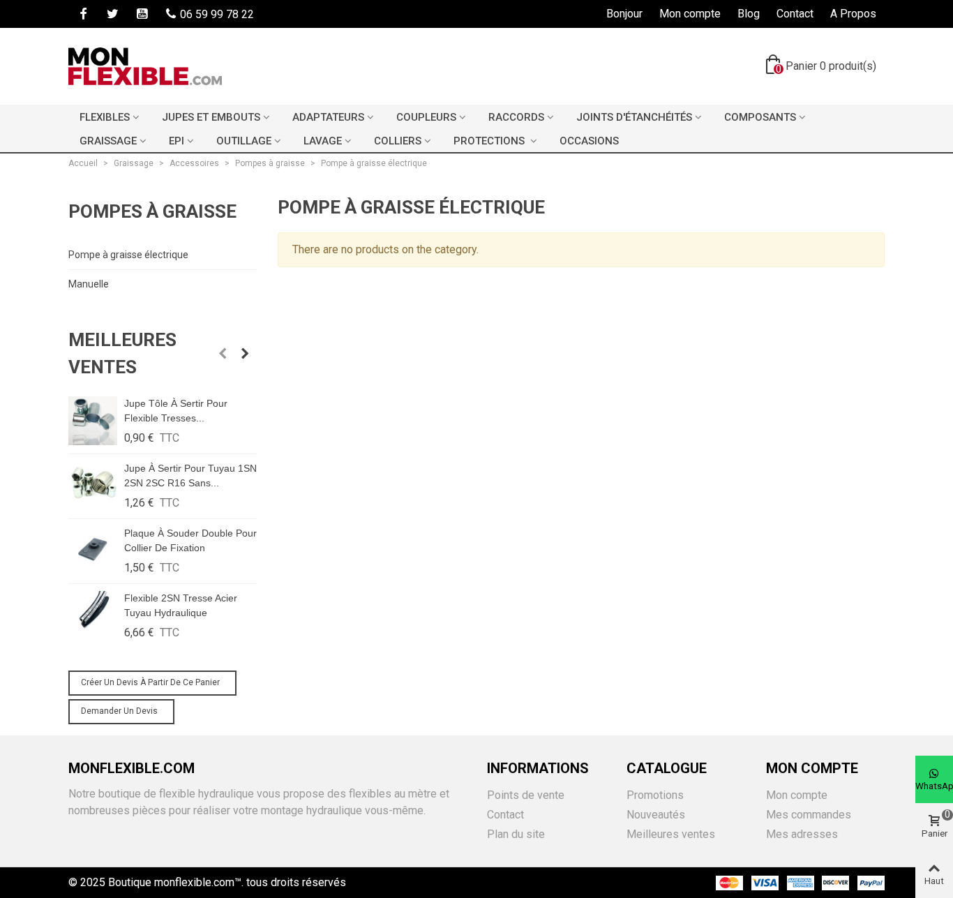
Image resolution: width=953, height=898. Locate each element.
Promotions (655, 795)
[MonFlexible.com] (145, 66)
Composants (760, 117)
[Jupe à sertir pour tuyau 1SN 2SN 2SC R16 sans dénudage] (92, 485)
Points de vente (525, 795)
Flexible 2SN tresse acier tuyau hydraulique (180, 605)
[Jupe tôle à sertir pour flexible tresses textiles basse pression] (92, 420)
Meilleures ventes (122, 353)
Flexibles (105, 117)
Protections (490, 141)
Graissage (108, 141)
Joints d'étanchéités (634, 117)
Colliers (397, 141)
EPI (176, 141)
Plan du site (516, 834)
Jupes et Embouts (211, 117)
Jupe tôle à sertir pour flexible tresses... (175, 411)
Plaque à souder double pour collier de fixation (190, 540)
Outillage (243, 141)
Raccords (516, 117)
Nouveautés (655, 814)
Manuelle (88, 284)
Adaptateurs (328, 117)
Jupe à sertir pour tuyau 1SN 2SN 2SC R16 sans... (190, 475)
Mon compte (796, 795)
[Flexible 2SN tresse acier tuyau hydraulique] (92, 615)
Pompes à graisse (152, 211)
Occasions (589, 141)
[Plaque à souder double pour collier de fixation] (92, 550)
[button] (222, 353)
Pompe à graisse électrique (128, 254)
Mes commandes (808, 814)
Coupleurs (426, 117)
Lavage (322, 141)
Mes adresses (802, 834)
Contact (505, 814)
